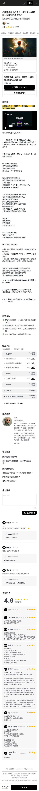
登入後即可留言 (29, 513)
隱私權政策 (23, 778)
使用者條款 (15, 778)
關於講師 (25, 33)
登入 (30, 3)
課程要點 (11, 33)
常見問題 (32, 33)
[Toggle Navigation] (37, 3)
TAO (15, 418)
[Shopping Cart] (24, 3)
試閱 (33, 358)
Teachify (34, 780)
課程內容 (18, 33)
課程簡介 (4, 33)
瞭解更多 (16, 443)
